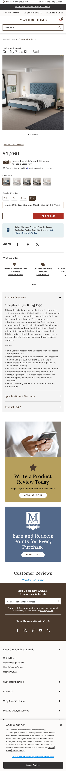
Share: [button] (6, 244)
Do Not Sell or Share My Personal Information (33, 756)
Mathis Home (9, 658)
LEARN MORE (33, 554)
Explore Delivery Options (51, 1)
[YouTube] (41, 630)
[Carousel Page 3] (32, 134)
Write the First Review (14, 144)
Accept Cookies (33, 765)
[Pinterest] (33, 630)
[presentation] (35, 284)
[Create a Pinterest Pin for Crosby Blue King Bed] (28, 245)
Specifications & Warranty (20, 396)
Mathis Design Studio (13, 662)
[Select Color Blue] (7, 183)
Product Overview (15, 297)
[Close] (61, 725)
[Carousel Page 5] (36, 134)
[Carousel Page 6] (37, 134)
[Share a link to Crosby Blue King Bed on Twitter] (37, 244)
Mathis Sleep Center (13, 667)
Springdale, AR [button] (20, 1)
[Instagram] (25, 630)
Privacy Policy (47, 611)
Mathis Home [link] (11, 13)
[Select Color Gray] (28, 183)
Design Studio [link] (33, 13)
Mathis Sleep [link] (54, 13)
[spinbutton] (15, 216)
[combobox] (33, 27)
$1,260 (10, 154)
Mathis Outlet (9, 671)
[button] (4, 20)
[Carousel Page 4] (34, 134)
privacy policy (18, 750)
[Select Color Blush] (18, 183)
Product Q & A (13, 407)
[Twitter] (48, 630)
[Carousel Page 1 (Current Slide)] (28, 134)
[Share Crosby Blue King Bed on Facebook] (17, 245)
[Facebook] (18, 630)
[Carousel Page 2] (30, 134)
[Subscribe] (58, 601)
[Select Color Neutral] (48, 183)
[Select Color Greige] (38, 183)
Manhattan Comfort (11, 48)
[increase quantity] (25, 216)
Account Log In (33, 495)
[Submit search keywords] (59, 27)
